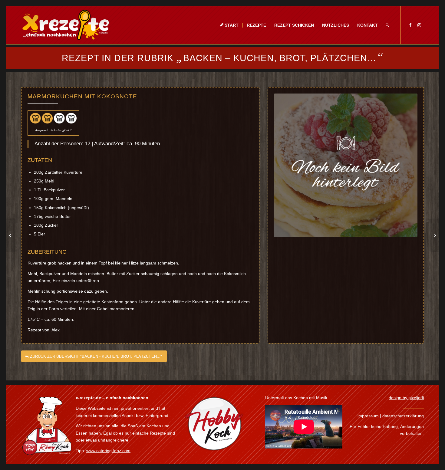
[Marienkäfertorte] (10, 235)
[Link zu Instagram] (419, 25)
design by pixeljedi (406, 397)
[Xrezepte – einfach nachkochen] (65, 25)
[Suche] (387, 25)
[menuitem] (229, 25)
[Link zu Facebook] (410, 25)
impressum (368, 415)
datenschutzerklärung (403, 415)
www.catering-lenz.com (108, 450)
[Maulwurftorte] (434, 235)
